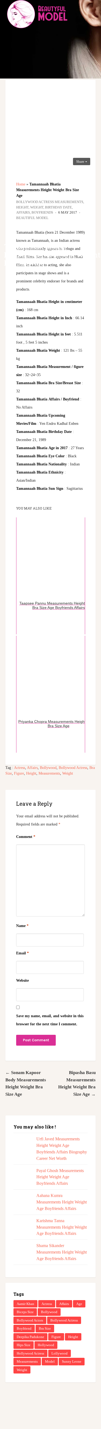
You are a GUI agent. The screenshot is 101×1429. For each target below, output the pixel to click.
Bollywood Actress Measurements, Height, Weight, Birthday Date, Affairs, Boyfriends (50, 207)
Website (22, 980)
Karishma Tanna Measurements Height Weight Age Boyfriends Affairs (61, 1227)
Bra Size (45, 1328)
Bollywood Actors (30, 1320)
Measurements (49, 773)
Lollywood (59, 1353)
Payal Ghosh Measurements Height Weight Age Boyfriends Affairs (60, 1177)
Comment (25, 837)
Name (22, 926)
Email (22, 953)
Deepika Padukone (30, 1337)
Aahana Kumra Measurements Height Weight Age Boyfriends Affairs (61, 1202)
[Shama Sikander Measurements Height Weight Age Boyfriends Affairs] (22, 1251)
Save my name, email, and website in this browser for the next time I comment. (49, 1020)
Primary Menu (93, 13)
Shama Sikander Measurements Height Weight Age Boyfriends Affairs (61, 1252)
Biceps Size (25, 1312)
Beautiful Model (32, 218)
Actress (19, 768)
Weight (67, 773)
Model (50, 1361)
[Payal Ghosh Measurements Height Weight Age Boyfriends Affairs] (22, 1176)
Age (79, 1304)
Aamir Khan (25, 1304)
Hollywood (46, 1345)
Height (31, 773)
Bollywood (48, 768)
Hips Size (23, 1345)
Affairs (32, 768)
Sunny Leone (71, 1361)
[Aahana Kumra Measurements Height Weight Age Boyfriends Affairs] (22, 1201)
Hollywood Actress (30, 1353)
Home (20, 184)
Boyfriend (24, 1328)
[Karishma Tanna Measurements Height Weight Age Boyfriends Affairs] (22, 1226)
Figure (19, 773)
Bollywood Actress (73, 768)
